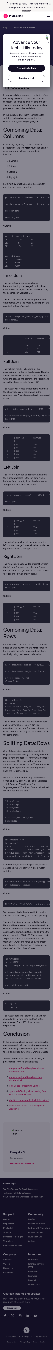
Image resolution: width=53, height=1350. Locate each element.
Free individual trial (26, 68)
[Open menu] (48, 16)
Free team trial (26, 78)
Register (26, 11)
